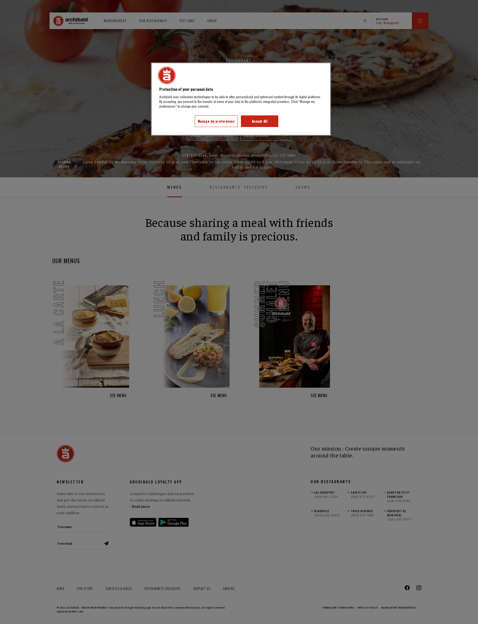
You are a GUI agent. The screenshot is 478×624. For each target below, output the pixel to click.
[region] (241, 99)
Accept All (259, 121)
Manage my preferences (216, 121)
